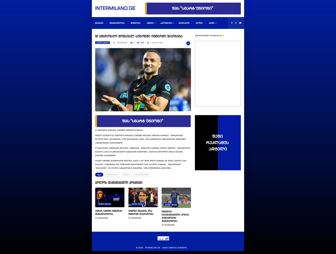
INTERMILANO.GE (112, 8)
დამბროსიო (112, 174)
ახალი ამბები (102, 43)
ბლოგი (199, 23)
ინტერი (150, 23)
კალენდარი (166, 23)
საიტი (211, 23)
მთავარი (99, 23)
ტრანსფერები (141, 174)
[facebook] (231, 23)
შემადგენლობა (117, 23)
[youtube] (240, 23)
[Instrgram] (236, 23)
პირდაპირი (184, 23)
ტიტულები (135, 23)
